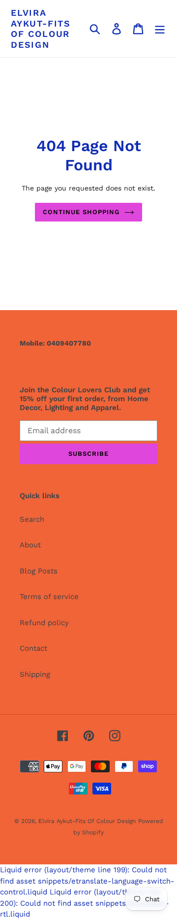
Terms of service (49, 596)
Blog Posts (39, 571)
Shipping (35, 674)
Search (32, 519)
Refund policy (44, 622)
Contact (33, 648)
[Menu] (160, 28)
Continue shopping (81, 212)
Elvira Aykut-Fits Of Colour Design (41, 28)
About (30, 544)
